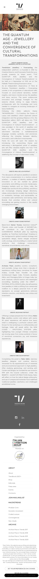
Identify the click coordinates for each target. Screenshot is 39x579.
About (11, 473)
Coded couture (14, 514)
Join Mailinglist (17, 498)
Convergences (14, 518)
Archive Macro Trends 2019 (18, 536)
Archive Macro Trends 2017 (18, 529)
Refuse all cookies (21, 573)
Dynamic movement (16, 511)
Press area (12, 486)
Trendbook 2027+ (15, 476)
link (28, 559)
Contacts (12, 493)
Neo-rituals (12, 521)
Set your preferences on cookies (21, 568)
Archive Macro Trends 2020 (18, 539)
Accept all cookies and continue (21, 575)
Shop (10, 480)
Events (11, 490)
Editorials (12, 483)
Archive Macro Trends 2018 (18, 533)
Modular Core (13, 508)
